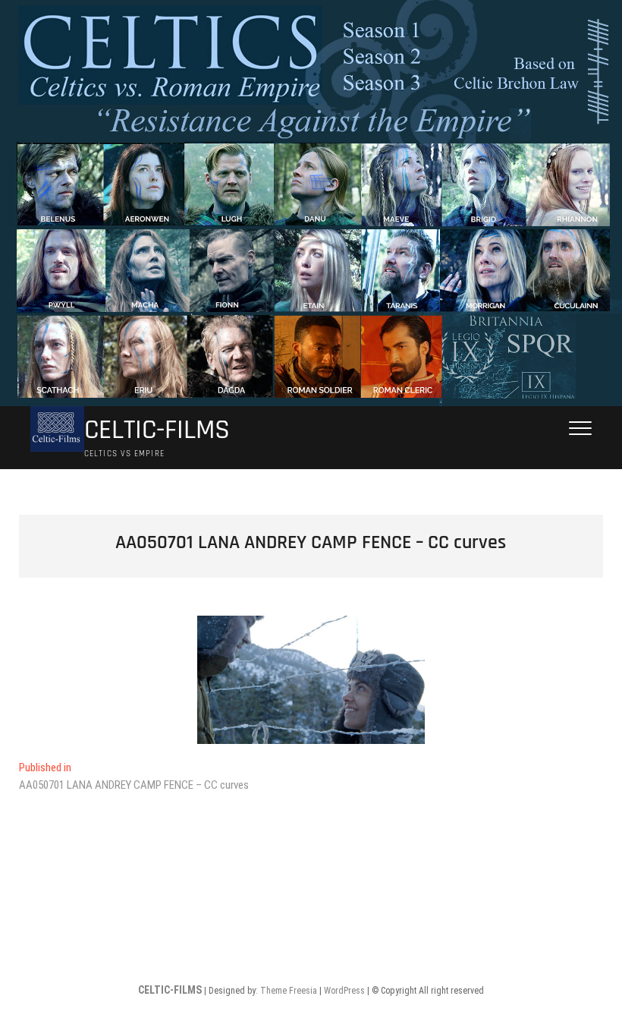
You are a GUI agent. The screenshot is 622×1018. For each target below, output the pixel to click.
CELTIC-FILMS (157, 430)
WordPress (344, 990)
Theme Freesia (288, 990)
